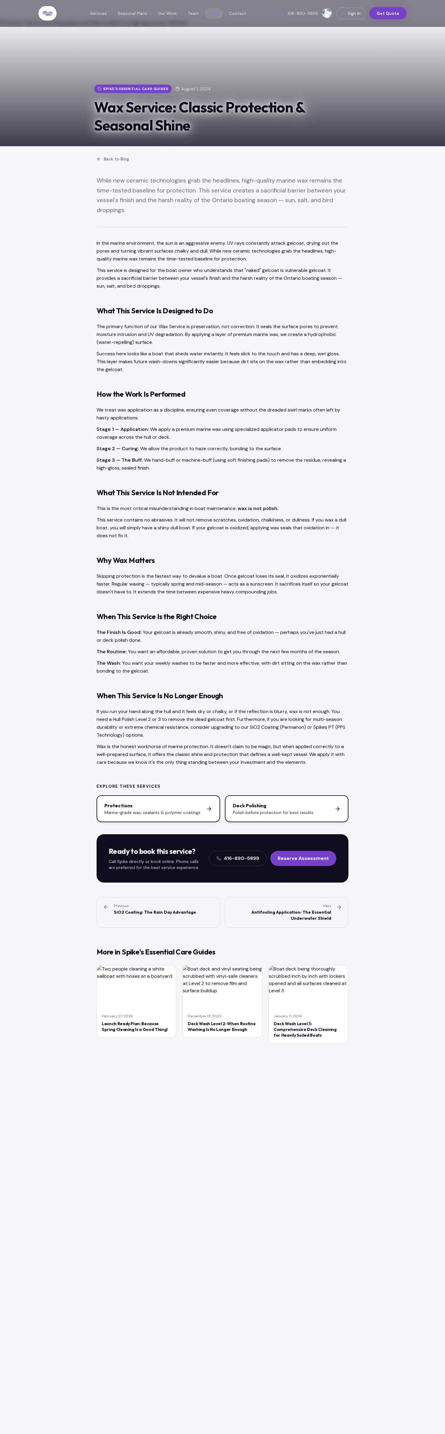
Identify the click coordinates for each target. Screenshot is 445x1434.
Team (193, 13)
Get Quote (388, 13)
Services (98, 13)
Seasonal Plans (132, 13)
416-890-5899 (241, 858)
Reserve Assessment (303, 858)
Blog (214, 13)
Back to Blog (116, 159)
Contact (237, 13)
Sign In (354, 13)
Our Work (167, 13)
